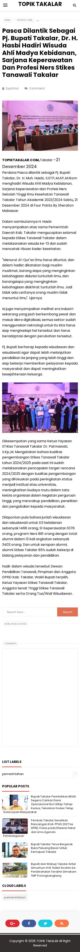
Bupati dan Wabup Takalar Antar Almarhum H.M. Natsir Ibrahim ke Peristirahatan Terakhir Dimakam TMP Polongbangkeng (53, 870)
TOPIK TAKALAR (47, 941)
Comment (37, 88)
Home (7, 20)
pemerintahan (13, 774)
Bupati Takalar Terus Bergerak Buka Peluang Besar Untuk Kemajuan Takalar (52, 848)
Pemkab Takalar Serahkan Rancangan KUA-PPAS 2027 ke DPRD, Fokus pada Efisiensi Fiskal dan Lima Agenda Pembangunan (39, 828)
